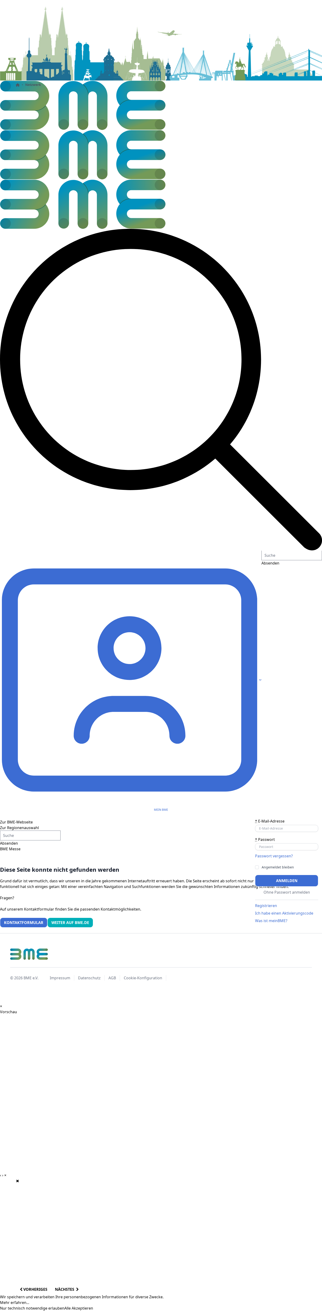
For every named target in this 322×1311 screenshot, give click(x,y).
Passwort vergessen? (274, 856)
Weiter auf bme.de (70, 922)
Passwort (265, 839)
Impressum (60, 977)
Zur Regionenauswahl (19, 827)
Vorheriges (34, 1289)
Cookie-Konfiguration (143, 977)
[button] (161, 389)
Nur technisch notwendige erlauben (32, 1308)
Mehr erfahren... (14, 1302)
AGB (112, 977)
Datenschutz (89, 977)
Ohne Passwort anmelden (287, 892)
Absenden (9, 843)
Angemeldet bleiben (278, 867)
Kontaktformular (23, 922)
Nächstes (65, 1289)
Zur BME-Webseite (16, 822)
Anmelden (286, 880)
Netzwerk (33, 84)
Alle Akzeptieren (78, 1308)
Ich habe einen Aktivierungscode (284, 913)
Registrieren (266, 905)
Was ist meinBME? (271, 920)
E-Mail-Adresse (270, 821)
